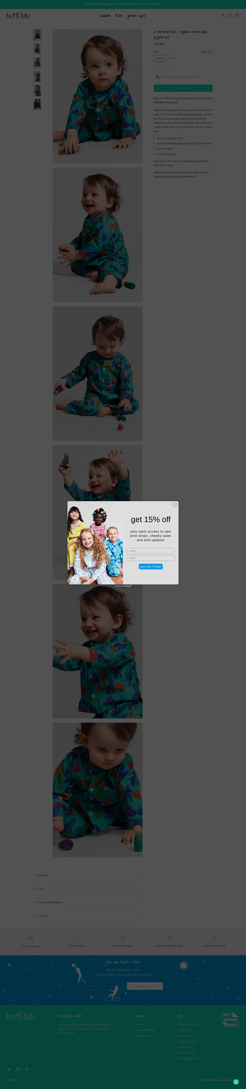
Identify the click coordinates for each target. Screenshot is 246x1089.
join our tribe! (150, 566)
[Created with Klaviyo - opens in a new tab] (123, 586)
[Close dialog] (175, 505)
